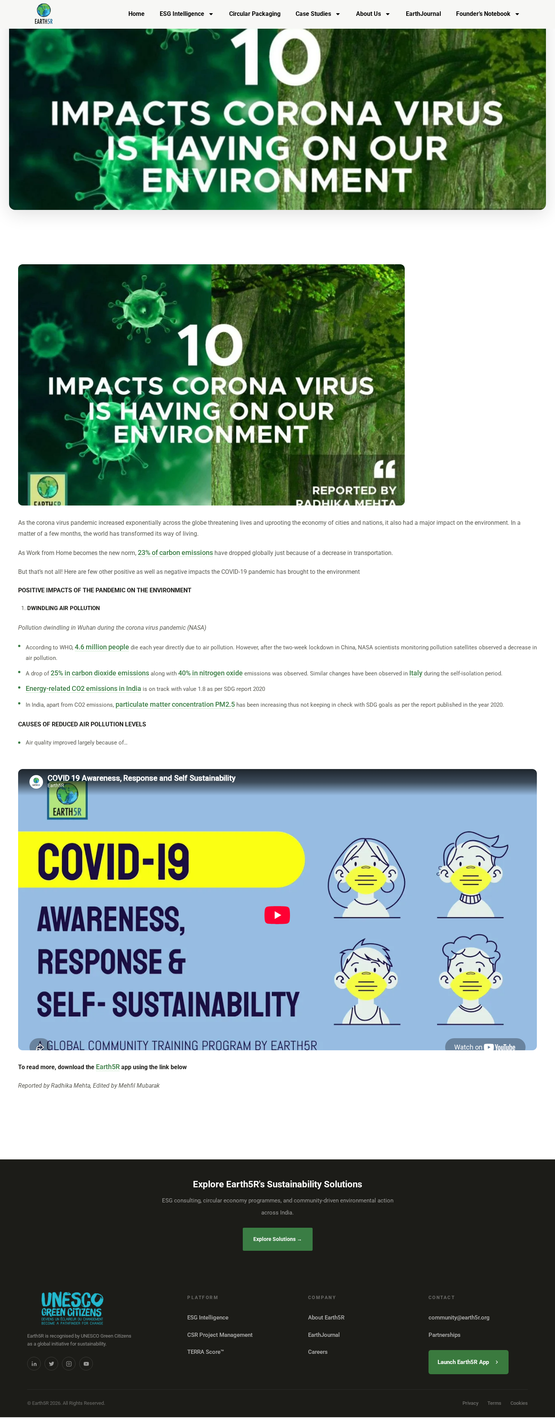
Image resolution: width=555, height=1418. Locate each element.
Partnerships (445, 1335)
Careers (318, 1352)
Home (136, 13)
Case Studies (313, 13)
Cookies (519, 1403)
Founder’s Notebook (483, 13)
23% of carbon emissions (175, 552)
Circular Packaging (255, 13)
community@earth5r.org (459, 1317)
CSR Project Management (220, 1335)
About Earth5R (326, 1317)
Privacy (470, 1403)
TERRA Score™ (205, 1352)
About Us (368, 13)
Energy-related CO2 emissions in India (83, 688)
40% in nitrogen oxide (210, 673)
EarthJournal (423, 13)
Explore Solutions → (277, 1239)
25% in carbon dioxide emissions (100, 673)
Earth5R (108, 1067)
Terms (494, 1403)
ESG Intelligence (182, 13)
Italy (415, 673)
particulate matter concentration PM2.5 (175, 704)
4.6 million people (102, 647)
